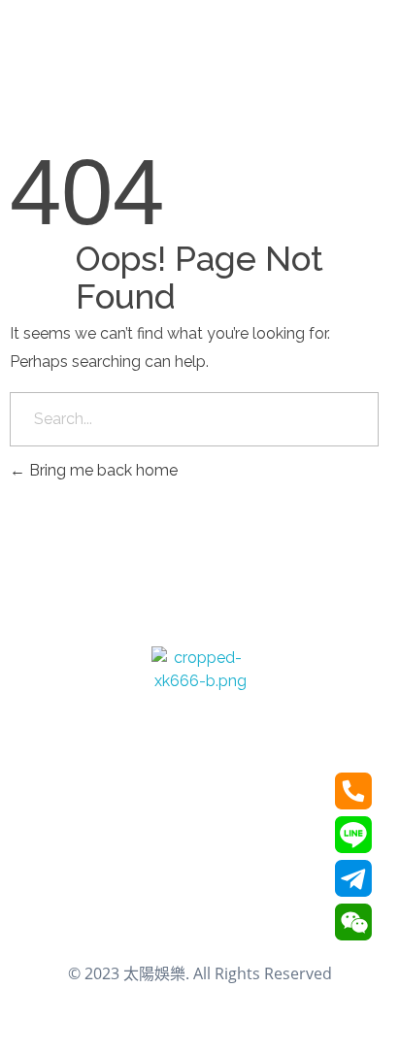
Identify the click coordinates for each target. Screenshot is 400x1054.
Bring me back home (101, 470)
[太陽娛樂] (200, 694)
